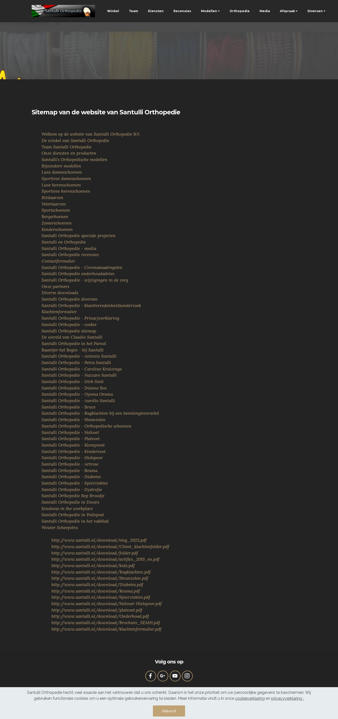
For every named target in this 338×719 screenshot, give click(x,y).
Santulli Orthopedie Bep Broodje (73, 495)
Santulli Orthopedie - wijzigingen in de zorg (85, 280)
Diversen (315, 11)
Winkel (113, 11)
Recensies (182, 11)
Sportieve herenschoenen (66, 191)
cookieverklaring (250, 698)
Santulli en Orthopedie (64, 242)
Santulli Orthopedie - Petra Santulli (76, 362)
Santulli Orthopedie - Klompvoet (73, 445)
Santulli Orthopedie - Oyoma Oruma (77, 394)
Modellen (209, 11)
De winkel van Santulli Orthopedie (75, 140)
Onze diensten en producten (69, 153)
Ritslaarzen (52, 197)
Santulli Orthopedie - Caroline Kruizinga (82, 369)
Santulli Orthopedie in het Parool (74, 343)
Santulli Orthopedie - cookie (69, 324)
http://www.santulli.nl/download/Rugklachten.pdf (101, 572)
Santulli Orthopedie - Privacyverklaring (80, 318)
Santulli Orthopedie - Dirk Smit (73, 381)
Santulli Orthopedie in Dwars (70, 502)
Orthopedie (240, 11)
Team (133, 11)
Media (265, 11)
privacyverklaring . (287, 698)
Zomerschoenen (57, 223)
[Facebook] (150, 676)
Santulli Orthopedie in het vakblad (75, 521)
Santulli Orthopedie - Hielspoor (72, 457)
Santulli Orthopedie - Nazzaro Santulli (79, 375)
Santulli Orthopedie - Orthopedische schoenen (86, 426)
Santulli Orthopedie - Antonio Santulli (79, 356)
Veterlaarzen (54, 204)
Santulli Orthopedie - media (69, 248)
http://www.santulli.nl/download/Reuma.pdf (95, 591)
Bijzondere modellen (61, 166)
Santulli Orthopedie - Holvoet (70, 432)
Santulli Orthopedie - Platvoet (71, 438)
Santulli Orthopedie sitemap (69, 331)
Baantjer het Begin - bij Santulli (73, 350)
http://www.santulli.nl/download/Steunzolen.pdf (99, 578)
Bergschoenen (55, 216)
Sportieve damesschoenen (66, 178)
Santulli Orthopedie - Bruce (69, 407)
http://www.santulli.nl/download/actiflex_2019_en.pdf (105, 559)
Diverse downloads (60, 292)
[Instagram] (187, 676)
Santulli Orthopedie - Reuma (69, 470)
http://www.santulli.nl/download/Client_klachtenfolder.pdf (110, 546)
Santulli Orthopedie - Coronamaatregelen (82, 267)
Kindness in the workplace (67, 508)
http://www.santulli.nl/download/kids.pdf (93, 565)
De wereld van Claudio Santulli (72, 337)
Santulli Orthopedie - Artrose (70, 464)
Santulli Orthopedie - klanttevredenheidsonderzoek (91, 305)
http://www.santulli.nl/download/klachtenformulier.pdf (106, 629)
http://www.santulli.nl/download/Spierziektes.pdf (100, 597)
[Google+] (162, 676)
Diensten (156, 11)
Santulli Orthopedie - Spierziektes (75, 483)
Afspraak (287, 11)
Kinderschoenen (57, 229)
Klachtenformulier (59, 311)
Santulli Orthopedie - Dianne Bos (74, 388)
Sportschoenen (56, 210)
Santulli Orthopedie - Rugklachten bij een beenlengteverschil (100, 413)
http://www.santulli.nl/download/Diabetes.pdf (97, 584)
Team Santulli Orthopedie (67, 147)
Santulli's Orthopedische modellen (74, 159)
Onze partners (55, 286)
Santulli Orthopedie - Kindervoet (74, 451)
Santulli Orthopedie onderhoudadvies (78, 273)
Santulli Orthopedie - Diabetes (71, 476)
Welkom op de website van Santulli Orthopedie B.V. (91, 134)
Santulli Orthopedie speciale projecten (79, 235)
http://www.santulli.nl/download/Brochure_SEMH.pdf (105, 622)
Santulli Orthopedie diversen (70, 299)
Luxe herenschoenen (61, 185)
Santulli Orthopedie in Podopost (73, 514)
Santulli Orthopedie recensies (70, 254)
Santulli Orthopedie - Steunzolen (74, 419)
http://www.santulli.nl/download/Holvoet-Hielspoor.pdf (106, 603)
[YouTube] (175, 676)
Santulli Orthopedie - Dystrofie (72, 489)
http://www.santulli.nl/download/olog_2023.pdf (99, 540)
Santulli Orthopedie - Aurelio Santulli (78, 400)
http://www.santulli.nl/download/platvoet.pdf (96, 610)
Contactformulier (58, 261)
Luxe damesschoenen (62, 172)
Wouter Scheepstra (60, 527)
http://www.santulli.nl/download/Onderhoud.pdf (100, 616)
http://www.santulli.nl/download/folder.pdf (94, 553)
